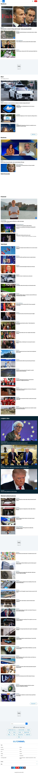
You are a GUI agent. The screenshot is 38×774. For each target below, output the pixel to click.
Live (35, 1)
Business (2, 749)
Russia (14, 732)
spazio (17, 124)
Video (2, 755)
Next (1, 751)
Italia (9, 732)
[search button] (27, 724)
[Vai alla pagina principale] (3, 1)
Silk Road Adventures (20, 224)
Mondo (2, 160)
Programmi (21, 755)
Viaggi (2, 753)
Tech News (18, 114)
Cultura (21, 753)
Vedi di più (33, 134)
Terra (20, 749)
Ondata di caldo (26, 732)
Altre (1, 764)
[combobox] (19, 724)
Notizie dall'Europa (19, 40)
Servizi (2, 761)
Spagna (28, 729)
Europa (2, 747)
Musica (9, 734)
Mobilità (2, 101)
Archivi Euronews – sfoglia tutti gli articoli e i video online (28, 758)
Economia (2, 490)
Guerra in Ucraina (21, 729)
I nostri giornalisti (3, 757)
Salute (21, 751)
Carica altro (33, 703)
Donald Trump (20, 734)
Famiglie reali (28, 734)
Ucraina (19, 732)
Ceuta (14, 734)
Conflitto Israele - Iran (12, 729)
